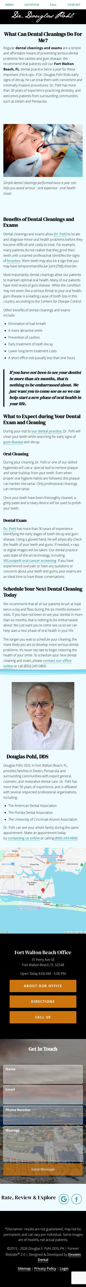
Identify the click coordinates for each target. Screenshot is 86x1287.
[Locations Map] (43, 890)
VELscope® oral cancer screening (29, 560)
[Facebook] (76, 1199)
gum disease (13, 442)
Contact (74, 5)
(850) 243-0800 (66, 838)
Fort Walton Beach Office (43, 952)
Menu (9, 5)
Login (64, 1268)
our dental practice (47, 431)
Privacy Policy (45, 1268)
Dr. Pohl (60, 234)
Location (32, 5)
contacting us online (24, 838)
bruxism (13, 260)
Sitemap (24, 1268)
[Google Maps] (64, 1199)
